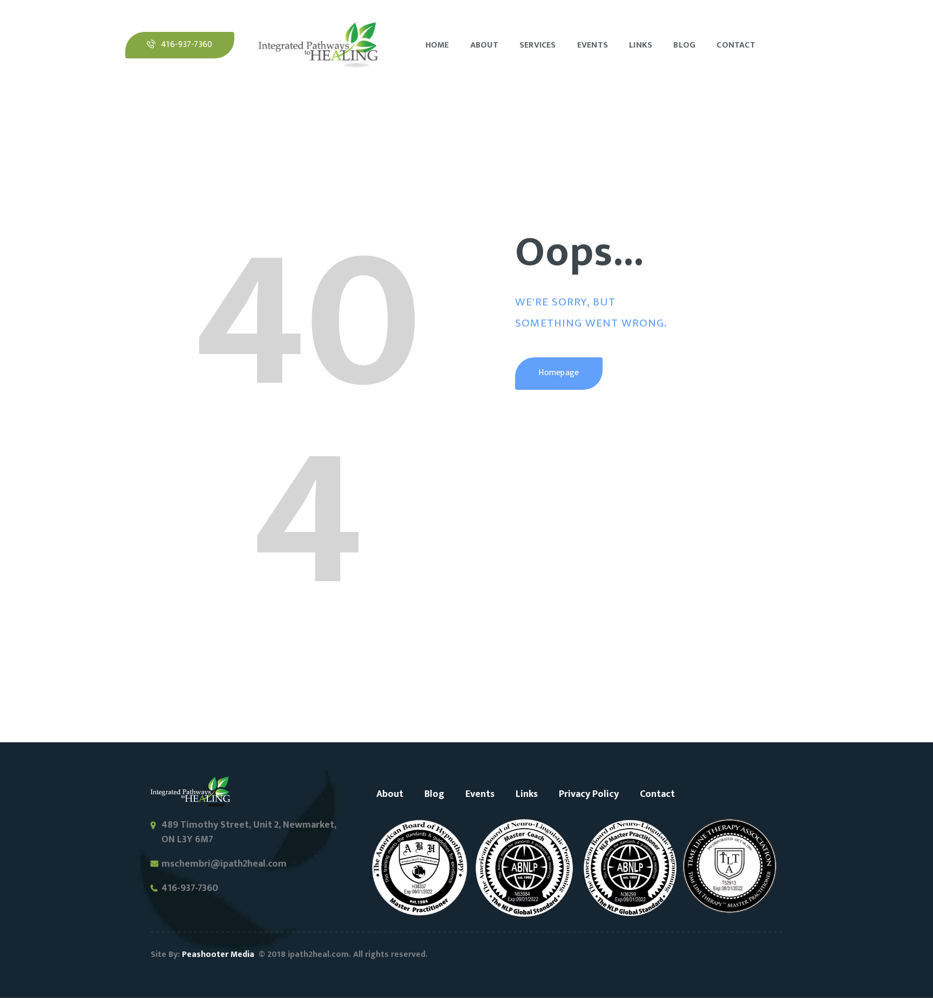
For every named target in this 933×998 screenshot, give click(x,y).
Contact (657, 794)
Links (527, 794)
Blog (434, 794)
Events (480, 794)
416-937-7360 (189, 888)
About (389, 794)
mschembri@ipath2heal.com (224, 864)
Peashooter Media (218, 954)
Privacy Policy (589, 794)
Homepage (558, 372)
